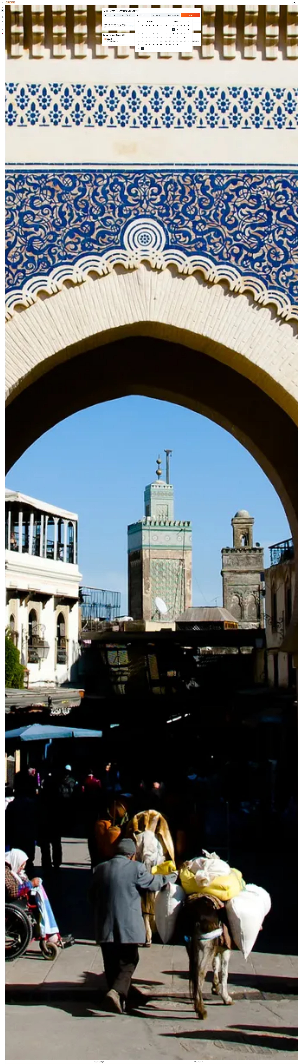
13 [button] (153, 37)
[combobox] (120, 15)
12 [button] (149, 37)
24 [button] (142, 45)
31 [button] (142, 48)
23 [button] (138, 45)
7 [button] (157, 33)
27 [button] (153, 45)
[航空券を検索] (3, 7)
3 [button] (142, 33)
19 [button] (149, 41)
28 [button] (157, 45)
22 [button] (161, 41)
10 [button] (142, 37)
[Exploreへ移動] (3, 21)
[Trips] (3, 29)
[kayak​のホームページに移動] (10, 2)
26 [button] (150, 45)
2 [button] (138, 33)
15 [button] (161, 37)
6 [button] (153, 33)
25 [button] (146, 45)
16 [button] (138, 41)
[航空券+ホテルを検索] (3, 17)
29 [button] (161, 45)
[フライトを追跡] (3, 24)
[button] (2, 2)
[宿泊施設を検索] (3, 10)
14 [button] (157, 37)
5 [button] (188, 30)
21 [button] (157, 41)
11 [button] (146, 37)
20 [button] (153, 41)
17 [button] (142, 41)
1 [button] (173, 30)
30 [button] (138, 48)
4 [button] (146, 33)
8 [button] (173, 33)
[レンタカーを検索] (3, 13)
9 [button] (138, 37)
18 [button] (146, 41)
